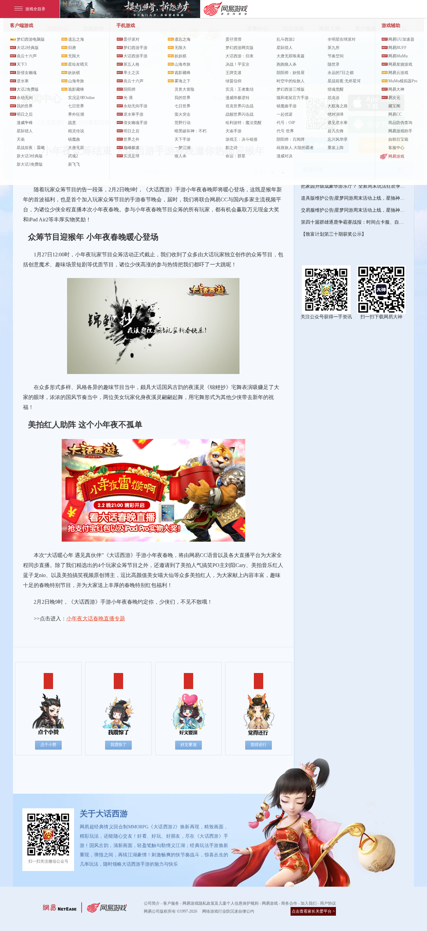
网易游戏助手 (400, 131)
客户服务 (171, 903)
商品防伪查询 (400, 122)
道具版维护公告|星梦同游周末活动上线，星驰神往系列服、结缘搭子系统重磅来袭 (354, 198)
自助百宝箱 (398, 139)
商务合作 (289, 903)
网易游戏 (396, 156)
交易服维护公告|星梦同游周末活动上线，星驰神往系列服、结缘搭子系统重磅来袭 (354, 210)
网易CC (395, 114)
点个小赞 (48, 744)
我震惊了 (118, 744)
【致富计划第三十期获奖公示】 (333, 234)
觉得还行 (259, 744)
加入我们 (309, 903)
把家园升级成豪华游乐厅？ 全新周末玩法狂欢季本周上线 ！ (354, 186)
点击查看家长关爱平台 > (313, 911)
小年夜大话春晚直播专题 (95, 618)
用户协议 (328, 903)
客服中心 (396, 147)
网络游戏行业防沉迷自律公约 (228, 911)
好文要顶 (188, 744)
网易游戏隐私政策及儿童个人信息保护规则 (220, 903)
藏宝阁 (394, 106)
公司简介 (152, 903)
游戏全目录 (35, 9)
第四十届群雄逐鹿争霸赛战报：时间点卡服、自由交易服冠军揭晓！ (354, 222)
